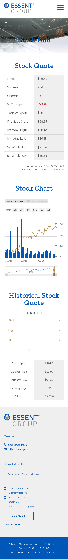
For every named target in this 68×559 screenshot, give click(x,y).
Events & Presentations (20, 488)
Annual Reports (16, 497)
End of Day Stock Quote (21, 506)
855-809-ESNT (18, 444)
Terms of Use (25, 544)
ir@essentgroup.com (22, 449)
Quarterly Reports (17, 493)
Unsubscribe (12, 524)
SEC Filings (14, 502)
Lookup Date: (34, 313)
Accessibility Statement (47, 544)
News (11, 483)
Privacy (13, 544)
